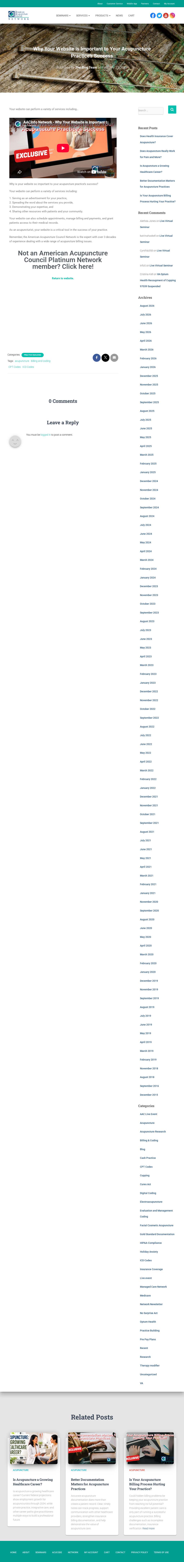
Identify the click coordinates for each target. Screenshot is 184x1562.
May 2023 (145, 647)
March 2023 (146, 665)
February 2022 (148, 779)
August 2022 (147, 726)
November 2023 (149, 595)
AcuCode (57, 1552)
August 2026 (147, 305)
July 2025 (145, 419)
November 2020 (149, 901)
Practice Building (32, 355)
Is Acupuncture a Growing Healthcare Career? (33, 1481)
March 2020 (146, 954)
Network (73, 1552)
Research (145, 1356)
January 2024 (148, 577)
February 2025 (148, 463)
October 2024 (147, 498)
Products (102, 15)
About (100, 4)
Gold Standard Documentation (157, 1234)
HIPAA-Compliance (151, 1242)
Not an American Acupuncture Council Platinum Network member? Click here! (63, 259)
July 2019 (145, 1015)
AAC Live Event (148, 1114)
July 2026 (145, 314)
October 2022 (147, 708)
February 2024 (148, 568)
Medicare (145, 1295)
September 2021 (149, 822)
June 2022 (146, 744)
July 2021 (145, 840)
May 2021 (145, 858)
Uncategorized (148, 1374)
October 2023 (147, 603)
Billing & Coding (149, 1140)
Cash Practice (148, 1157)
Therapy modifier (150, 1365)
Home (13, 1552)
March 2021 (146, 875)
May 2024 (145, 542)
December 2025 (149, 375)
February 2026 (148, 358)
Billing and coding (40, 361)
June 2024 (146, 533)
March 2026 (146, 349)
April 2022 (146, 761)
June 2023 (146, 638)
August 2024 (147, 516)
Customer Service (115, 4)
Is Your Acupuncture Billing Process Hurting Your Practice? (147, 1484)
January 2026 (148, 367)
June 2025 (146, 428)
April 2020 (146, 945)
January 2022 (148, 788)
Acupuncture (147, 1122)
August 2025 (147, 410)
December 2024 (149, 481)
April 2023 (146, 656)
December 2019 (149, 980)
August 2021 (147, 831)
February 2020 (148, 963)
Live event (146, 1278)
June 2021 (146, 849)
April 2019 (146, 1042)
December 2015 (149, 1094)
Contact (156, 4)
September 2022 (149, 717)
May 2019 (145, 1033)
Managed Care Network (153, 1286)
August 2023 (147, 621)
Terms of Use (161, 1552)
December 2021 (149, 796)
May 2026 (145, 332)
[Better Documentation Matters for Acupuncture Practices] (92, 1448)
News (119, 15)
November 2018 (149, 1068)
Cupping (145, 1175)
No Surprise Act (149, 1313)
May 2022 (145, 752)
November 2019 (149, 989)
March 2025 (146, 454)
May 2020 (145, 937)
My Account (169, 4)
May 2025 (145, 437)
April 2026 (146, 340)
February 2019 (148, 1059)
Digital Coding (148, 1193)
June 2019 (146, 1024)
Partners (145, 4)
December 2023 (149, 586)
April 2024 (146, 551)
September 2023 (149, 612)
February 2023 (148, 673)
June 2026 (146, 323)
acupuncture (22, 361)
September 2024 (149, 507)
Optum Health (148, 1321)
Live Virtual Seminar (161, 265)
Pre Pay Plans (148, 1339)
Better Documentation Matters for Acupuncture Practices (90, 1484)
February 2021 (148, 884)
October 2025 (147, 393)
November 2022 (149, 700)
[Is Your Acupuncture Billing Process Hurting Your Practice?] (150, 1448)
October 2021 (147, 814)
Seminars (62, 15)
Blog (142, 1149)
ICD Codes (28, 366)
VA (141, 1383)
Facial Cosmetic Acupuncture (156, 1225)
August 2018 (147, 1077)
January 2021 (148, 893)
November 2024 (149, 489)
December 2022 (149, 691)
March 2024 (146, 559)
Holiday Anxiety (149, 1251)
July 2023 (145, 630)
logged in (46, 434)
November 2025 (149, 384)
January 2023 (148, 682)
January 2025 (148, 472)
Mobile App (132, 4)
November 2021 (149, 805)
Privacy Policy (139, 1552)
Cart (131, 15)
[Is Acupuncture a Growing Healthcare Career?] (34, 1448)
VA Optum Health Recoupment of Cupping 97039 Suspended (158, 280)
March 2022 (146, 770)
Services (82, 15)
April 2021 (146, 866)
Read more (148, 1528)
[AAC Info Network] (18, 15)
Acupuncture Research (153, 1131)
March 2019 (146, 1051)
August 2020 (147, 919)
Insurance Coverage (151, 1269)
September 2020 (149, 910)
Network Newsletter (151, 1304)
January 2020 (148, 972)
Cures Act (145, 1184)
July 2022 (145, 735)
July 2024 (145, 524)
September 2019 (149, 998)
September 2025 (149, 402)
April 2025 (146, 446)
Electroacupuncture (151, 1201)
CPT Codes (14, 366)
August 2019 (147, 1007)
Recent (144, 1348)
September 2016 (149, 1086)
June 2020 (146, 928)
